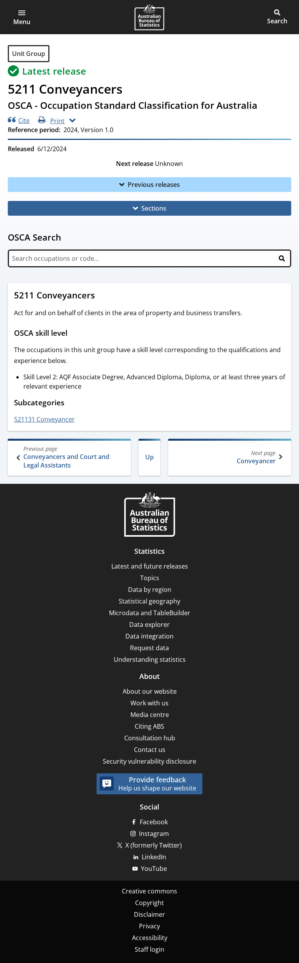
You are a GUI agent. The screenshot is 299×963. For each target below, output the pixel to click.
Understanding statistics (150, 659)
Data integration (149, 636)
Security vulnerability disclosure (149, 761)
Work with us (149, 703)
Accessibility (149, 937)
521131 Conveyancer (44, 419)
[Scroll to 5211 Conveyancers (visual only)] (102, 296)
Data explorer (149, 624)
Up (149, 457)
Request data (149, 648)
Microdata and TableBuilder (149, 613)
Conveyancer (256, 457)
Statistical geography (149, 601)
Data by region (149, 589)
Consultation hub (149, 738)
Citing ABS (149, 726)
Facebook (154, 822)
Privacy (149, 926)
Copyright (149, 902)
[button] (22, 17)
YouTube (154, 868)
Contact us (149, 749)
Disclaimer (149, 914)
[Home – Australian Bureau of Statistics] (149, 515)
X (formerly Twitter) (153, 845)
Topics (149, 578)
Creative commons (149, 891)
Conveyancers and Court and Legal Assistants (66, 457)
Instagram (154, 833)
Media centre (149, 714)
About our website (150, 691)
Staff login (149, 949)
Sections (153, 208)
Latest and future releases (149, 566)
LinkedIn (154, 857)
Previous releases (154, 184)
